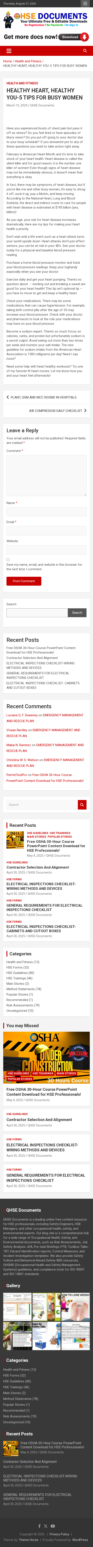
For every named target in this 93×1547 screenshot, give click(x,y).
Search (11, 604)
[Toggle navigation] (9, 51)
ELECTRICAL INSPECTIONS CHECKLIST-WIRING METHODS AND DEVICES (41, 886)
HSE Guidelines (37, 833)
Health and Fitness (22, 83)
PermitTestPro (16, 775)
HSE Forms (14, 879)
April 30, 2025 (15, 872)
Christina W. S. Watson (22, 760)
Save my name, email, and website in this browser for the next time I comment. (44, 567)
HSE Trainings (60, 833)
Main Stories (36, 836)
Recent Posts (23, 825)
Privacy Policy (59, 1534)
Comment (14, 451)
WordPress (80, 1540)
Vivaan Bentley (16, 730)
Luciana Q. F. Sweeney (22, 715)
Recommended (17, 1000)
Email (11, 522)
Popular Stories (60, 836)
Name (11, 503)
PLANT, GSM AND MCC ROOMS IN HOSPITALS (44, 397)
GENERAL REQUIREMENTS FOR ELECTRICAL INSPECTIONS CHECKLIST (44, 907)
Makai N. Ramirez (18, 745)
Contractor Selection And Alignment (32, 658)
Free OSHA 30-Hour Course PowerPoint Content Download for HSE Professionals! (56, 846)
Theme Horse (28, 1540)
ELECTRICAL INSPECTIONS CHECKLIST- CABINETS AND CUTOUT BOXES (41, 928)
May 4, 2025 (35, 855)
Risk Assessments (19, 1005)
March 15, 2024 (16, 105)
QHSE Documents (42, 105)
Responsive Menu (85, 3)
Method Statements (20, 989)
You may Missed (22, 1025)
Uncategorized (16, 1011)
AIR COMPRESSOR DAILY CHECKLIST (55, 411)
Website (12, 541)
